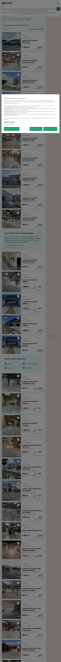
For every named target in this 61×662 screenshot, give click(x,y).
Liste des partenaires (8, 124)
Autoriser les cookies (50, 128)
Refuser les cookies (36, 128)
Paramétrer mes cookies (12, 128)
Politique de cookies (9, 122)
